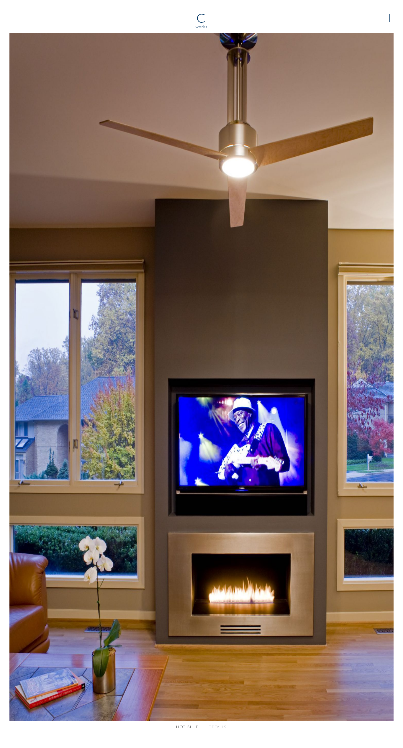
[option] (201, 377)
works (202, 27)
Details (218, 727)
